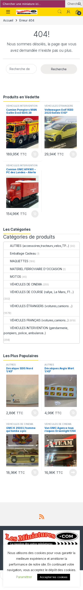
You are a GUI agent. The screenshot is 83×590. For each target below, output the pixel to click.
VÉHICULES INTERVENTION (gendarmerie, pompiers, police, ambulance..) (36, 330)
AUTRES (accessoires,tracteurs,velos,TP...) (39, 246)
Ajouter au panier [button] (34, 154)
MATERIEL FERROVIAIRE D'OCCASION (36, 269)
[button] (80, 3)
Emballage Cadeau (23, 253)
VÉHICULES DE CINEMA (26, 284)
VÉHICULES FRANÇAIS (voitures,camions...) (39, 320)
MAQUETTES (19, 261)
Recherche (59, 69)
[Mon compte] (68, 11)
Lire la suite (73, 472)
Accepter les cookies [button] (53, 577)
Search (59, 11)
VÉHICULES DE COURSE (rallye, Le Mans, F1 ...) (42, 292)
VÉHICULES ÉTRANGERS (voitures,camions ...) (58, 107)
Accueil (8, 20)
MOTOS (15, 276)
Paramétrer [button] (24, 577)
